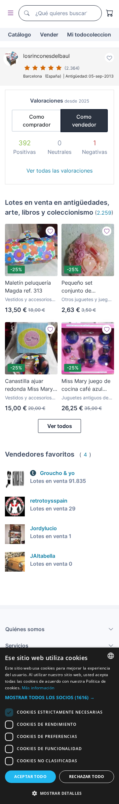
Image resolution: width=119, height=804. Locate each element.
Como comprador (37, 120)
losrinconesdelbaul (46, 56)
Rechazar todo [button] (86, 776)
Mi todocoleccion (89, 34)
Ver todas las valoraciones (59, 170)
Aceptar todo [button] (30, 776)
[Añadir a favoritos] (109, 57)
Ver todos (59, 426)
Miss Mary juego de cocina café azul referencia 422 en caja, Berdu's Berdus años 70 (86, 385)
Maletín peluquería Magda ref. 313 (28, 286)
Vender (49, 34)
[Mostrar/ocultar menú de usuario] (9, 13)
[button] (59, 697)
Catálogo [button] (19, 34)
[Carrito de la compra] (110, 13)
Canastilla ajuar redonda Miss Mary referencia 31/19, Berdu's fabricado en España (31, 385)
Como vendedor (84, 120)
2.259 (104, 212)
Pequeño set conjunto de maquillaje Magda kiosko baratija (83, 287)
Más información (38, 688)
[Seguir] (50, 231)
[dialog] (59, 726)
